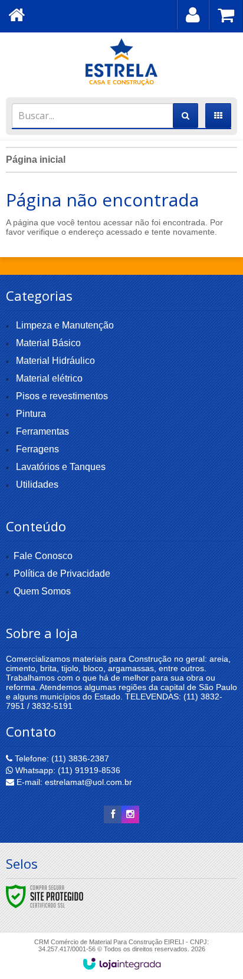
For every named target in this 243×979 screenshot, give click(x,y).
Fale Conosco (43, 556)
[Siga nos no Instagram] (130, 814)
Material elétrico (49, 378)
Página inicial (35, 160)
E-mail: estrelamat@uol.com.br (73, 782)
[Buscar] (185, 115)
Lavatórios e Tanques (61, 467)
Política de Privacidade (62, 574)
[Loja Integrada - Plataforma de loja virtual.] (121, 963)
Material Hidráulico (55, 361)
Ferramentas (42, 431)
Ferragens (37, 449)
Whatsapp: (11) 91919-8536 (66, 770)
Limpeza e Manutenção (65, 325)
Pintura (31, 414)
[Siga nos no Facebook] (112, 814)
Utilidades (37, 484)
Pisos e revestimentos (62, 396)
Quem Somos (42, 591)
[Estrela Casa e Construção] (121, 62)
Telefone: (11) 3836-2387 (60, 758)
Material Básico (48, 343)
